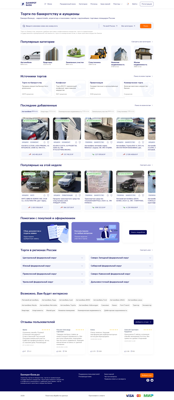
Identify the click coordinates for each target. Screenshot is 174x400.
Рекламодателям (85, 377)
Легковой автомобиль (30, 300)
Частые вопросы (110, 377)
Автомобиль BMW (83, 300)
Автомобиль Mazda (29, 305)
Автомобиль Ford (100, 300)
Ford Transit (124, 305)
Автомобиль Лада (49, 300)
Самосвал (105, 305)
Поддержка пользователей (89, 374)
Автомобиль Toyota (68, 305)
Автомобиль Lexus (135, 300)
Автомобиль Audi (66, 300)
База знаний (105, 4)
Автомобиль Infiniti (117, 300)
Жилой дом (50, 310)
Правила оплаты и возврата (115, 379)
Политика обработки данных (56, 396)
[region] (87, 57)
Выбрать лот (147, 375)
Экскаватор (146, 305)
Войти (134, 4)
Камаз (114, 305)
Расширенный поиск (68, 4)
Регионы (94, 4)
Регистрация (147, 4)
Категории (83, 4)
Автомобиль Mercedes (48, 305)
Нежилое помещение (66, 310)
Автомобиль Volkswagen (88, 305)
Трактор (136, 305)
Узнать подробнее (138, 232)
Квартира (25, 310)
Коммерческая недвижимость (89, 310)
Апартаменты (37, 310)
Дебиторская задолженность (115, 310)
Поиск (145, 26)
